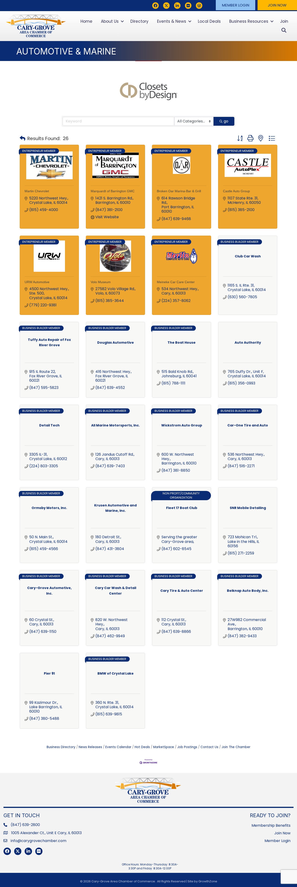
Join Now (282, 833)
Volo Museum (101, 282)
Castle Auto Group (236, 191)
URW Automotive (37, 282)
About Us (110, 21)
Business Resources (248, 21)
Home (86, 21)
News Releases (90, 747)
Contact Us (209, 747)
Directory (139, 21)
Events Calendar (118, 747)
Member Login (278, 840)
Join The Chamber (236, 747)
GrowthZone (207, 881)
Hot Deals (142, 747)
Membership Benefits (271, 825)
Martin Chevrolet (37, 191)
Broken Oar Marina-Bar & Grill (179, 191)
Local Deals (209, 21)
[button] (235, 5)
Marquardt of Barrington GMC (113, 191)
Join (284, 21)
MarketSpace (163, 747)
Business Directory (61, 747)
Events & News (171, 21)
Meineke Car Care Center (176, 282)
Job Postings (187, 747)
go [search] (226, 121)
